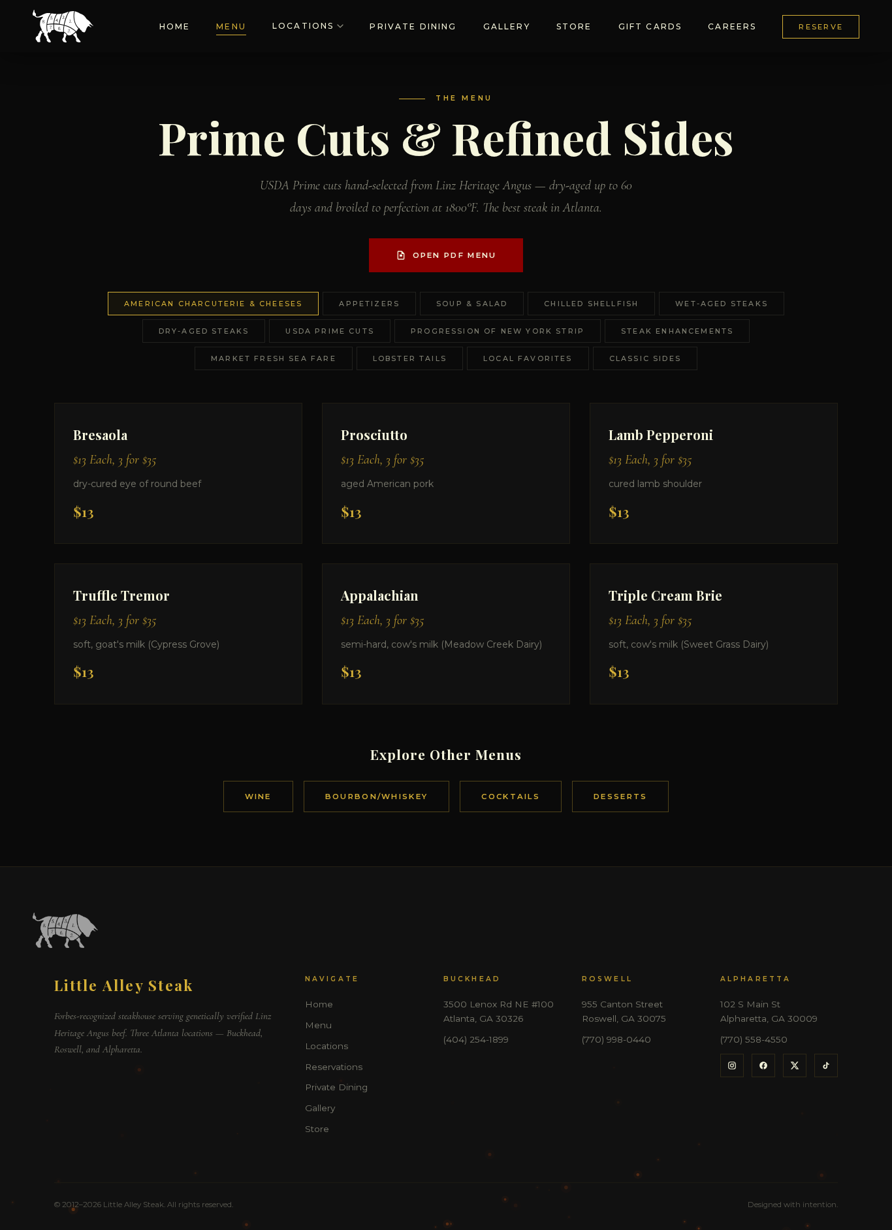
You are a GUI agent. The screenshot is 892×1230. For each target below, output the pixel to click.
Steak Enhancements (677, 331)
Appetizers (369, 303)
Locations (303, 26)
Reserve (821, 26)
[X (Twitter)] (794, 1065)
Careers (732, 26)
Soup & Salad (471, 303)
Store (574, 26)
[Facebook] (763, 1065)
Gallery (506, 26)
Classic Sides (645, 358)
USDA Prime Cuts (329, 331)
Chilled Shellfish (591, 303)
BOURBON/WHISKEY (376, 796)
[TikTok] (826, 1065)
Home (175, 26)
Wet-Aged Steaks (721, 303)
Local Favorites (528, 358)
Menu (231, 26)
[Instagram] (732, 1065)
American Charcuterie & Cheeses (213, 303)
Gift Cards (650, 26)
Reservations (333, 1067)
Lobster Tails (410, 358)
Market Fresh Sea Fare (273, 358)
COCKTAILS (510, 796)
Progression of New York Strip (497, 331)
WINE (258, 796)
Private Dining (413, 26)
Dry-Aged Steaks (204, 331)
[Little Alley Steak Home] (63, 26)
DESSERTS (620, 796)
